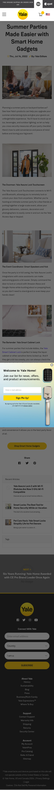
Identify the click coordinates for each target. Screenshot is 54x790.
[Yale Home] (23, 14)
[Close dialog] (52, 365)
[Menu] (4, 14)
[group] (18, 3)
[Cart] (40, 14)
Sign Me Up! (22, 398)
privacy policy (27, 405)
